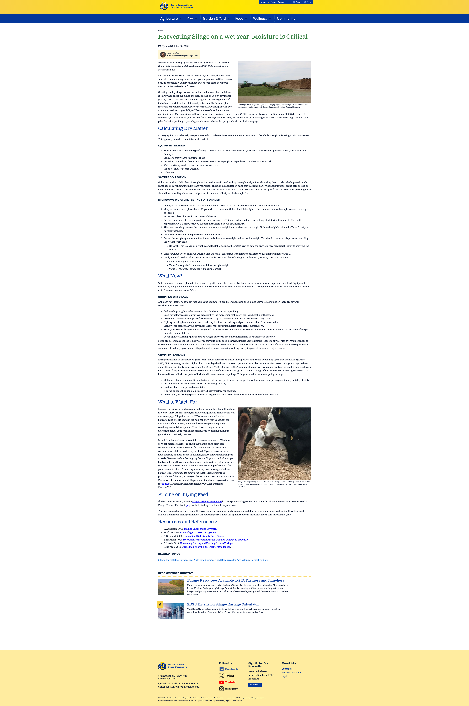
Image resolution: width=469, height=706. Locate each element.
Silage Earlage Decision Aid (207, 501)
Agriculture (169, 18)
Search (299, 2)
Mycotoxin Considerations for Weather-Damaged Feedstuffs (215, 539)
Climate (209, 560)
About (263, 2)
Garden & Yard (214, 18)
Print (309, 2)
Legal (284, 676)
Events (281, 2)
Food (239, 18)
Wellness (260, 18)
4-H (190, 18)
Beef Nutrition (196, 560)
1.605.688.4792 (186, 684)
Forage (183, 560)
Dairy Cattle (172, 560)
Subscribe (255, 685)
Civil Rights (287, 668)
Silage (161, 560)
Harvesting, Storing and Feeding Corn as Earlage (206, 543)
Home (160, 30)
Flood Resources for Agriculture (231, 560)
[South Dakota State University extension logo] (176, 6)
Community (286, 18)
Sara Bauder (173, 53)
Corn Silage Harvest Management (198, 532)
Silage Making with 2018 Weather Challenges (206, 547)
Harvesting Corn (259, 560)
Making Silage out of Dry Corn (200, 529)
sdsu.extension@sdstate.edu (182, 687)
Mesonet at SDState (291, 672)
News (273, 2)
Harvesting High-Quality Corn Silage (203, 536)
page (188, 505)
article (165, 483)
